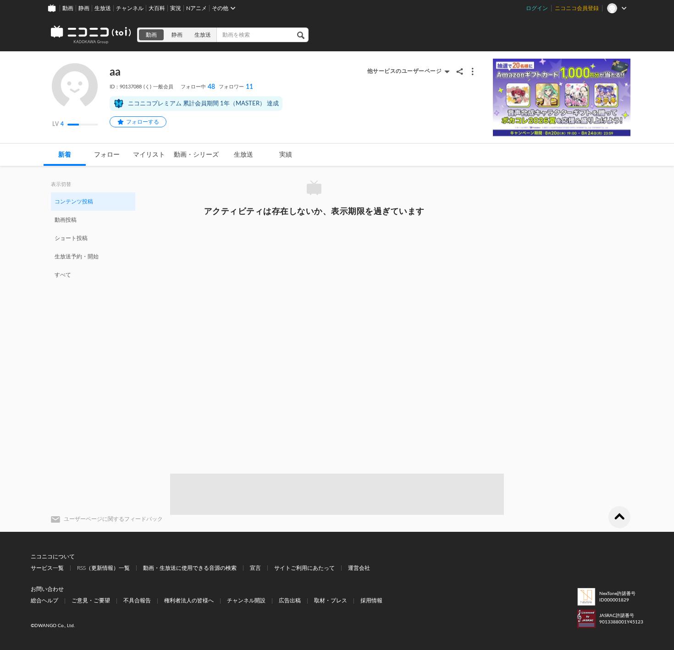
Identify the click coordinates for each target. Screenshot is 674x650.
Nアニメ (196, 8)
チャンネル (130, 8)
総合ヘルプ (44, 600)
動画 (67, 8)
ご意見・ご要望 (91, 600)
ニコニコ (91, 35)
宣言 (255, 568)
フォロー (107, 155)
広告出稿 (290, 600)
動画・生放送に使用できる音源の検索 (190, 568)
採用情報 (371, 600)
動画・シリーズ (196, 155)
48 (198, 87)
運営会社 (359, 568)
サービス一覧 (47, 568)
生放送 (102, 8)
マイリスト (149, 155)
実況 (175, 8)
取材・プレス (330, 600)
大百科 (157, 8)
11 (236, 87)
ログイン (537, 8)
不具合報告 (137, 600)
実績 (285, 155)
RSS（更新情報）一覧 (103, 568)
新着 (64, 155)
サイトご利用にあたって (304, 568)
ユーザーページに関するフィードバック (113, 519)
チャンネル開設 (246, 600)
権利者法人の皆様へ (189, 600)
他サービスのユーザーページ (404, 71)
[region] (93, 237)
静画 (83, 8)
